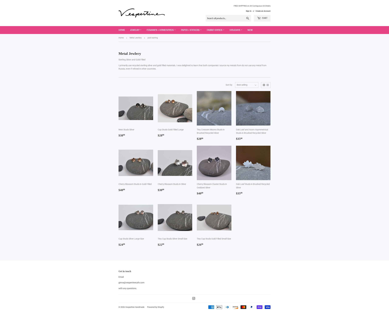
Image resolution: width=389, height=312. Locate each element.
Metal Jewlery (136, 38)
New (250, 30)
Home (122, 30)
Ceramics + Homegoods (160, 30)
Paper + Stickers (190, 30)
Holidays (235, 30)
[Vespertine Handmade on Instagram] (193, 299)
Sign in (248, 11)
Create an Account (263, 11)
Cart (264, 18)
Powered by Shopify (155, 307)
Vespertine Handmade (134, 307)
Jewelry (135, 30)
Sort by (229, 85)
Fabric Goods (215, 30)
